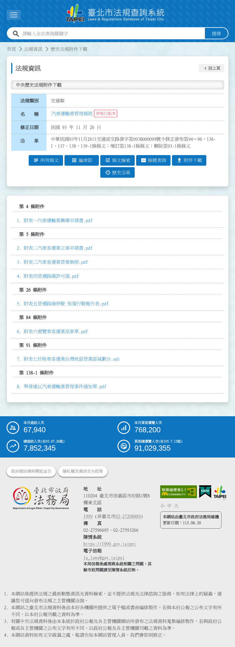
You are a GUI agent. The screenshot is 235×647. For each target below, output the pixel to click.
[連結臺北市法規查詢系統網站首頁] (115, 14)
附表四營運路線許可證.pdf (51, 276)
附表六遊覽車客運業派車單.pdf (56, 331)
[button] (211, 68)
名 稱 (29, 114)
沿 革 (29, 140)
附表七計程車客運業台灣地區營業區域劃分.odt (72, 359)
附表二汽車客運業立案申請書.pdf (58, 248)
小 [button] (162, 505)
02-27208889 (128, 516)
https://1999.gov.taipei (109, 544)
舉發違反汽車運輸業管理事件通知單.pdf (65, 386)
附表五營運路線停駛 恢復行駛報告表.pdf (66, 303)
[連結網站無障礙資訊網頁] (178, 491)
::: (3, 45)
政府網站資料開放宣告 (31, 471)
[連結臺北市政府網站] (220, 492)
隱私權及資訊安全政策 (83, 471)
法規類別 (29, 100)
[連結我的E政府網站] (205, 491)
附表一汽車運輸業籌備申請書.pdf (58, 220)
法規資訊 (33, 49)
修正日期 (29, 127)
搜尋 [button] (216, 33)
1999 (88, 516)
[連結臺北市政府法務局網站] (41, 498)
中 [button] (169, 505)
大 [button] (176, 505)
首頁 (11, 49)
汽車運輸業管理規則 (72, 113)
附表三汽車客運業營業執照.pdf (56, 262)
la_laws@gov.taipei (104, 557)
